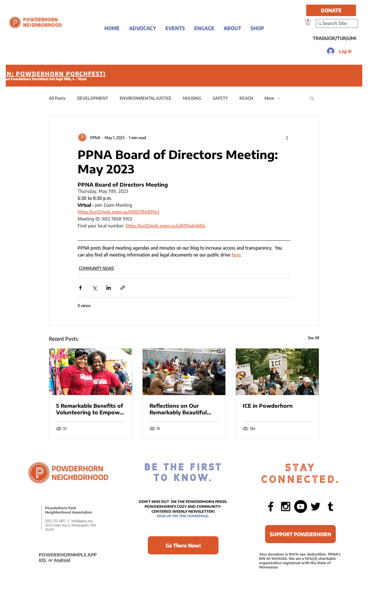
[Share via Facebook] (80, 287)
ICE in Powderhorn (268, 405)
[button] (142, 28)
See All (313, 337)
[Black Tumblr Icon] (330, 506)
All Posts (57, 98)
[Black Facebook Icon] (270, 506)
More (269, 98)
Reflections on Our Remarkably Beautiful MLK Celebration (178, 408)
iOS (42, 560)
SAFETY (220, 98)
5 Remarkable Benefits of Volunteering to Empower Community (90, 408)
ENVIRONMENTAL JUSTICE (145, 98)
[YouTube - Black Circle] (300, 506)
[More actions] (286, 137)
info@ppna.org (81, 521)
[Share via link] (122, 287)
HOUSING (192, 98)
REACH (246, 98)
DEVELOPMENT (92, 98)
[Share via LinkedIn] (108, 287)
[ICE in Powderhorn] (277, 371)
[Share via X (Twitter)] (94, 287)
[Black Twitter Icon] (315, 506)
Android (62, 560)
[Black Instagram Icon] (285, 506)
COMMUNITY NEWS (96, 268)
